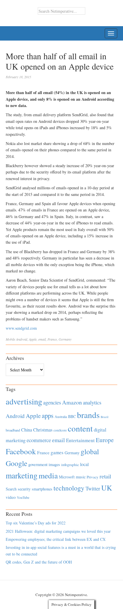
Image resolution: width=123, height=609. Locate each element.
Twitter (93, 488)
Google (16, 463)
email (42, 339)
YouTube (23, 497)
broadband (13, 430)
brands (88, 414)
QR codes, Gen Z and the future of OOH (39, 562)
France (52, 339)
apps (47, 415)
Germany (65, 339)
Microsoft (67, 477)
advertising (24, 401)
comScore (60, 430)
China (26, 430)
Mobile (10, 339)
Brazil (104, 417)
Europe (105, 440)
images (54, 464)
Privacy (92, 477)
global (90, 451)
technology (68, 487)
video (11, 497)
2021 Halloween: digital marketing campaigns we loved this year (58, 531)
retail (105, 476)
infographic (70, 464)
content (80, 428)
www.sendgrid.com (21, 328)
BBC (72, 416)
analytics (92, 402)
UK (106, 487)
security (24, 489)
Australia (61, 416)
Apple (33, 339)
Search (11, 489)
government (37, 464)
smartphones (42, 489)
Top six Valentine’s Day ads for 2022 (36, 523)
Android (21, 339)
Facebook (21, 451)
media (48, 475)
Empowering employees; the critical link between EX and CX (56, 539)
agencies (52, 402)
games (57, 452)
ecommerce (39, 440)
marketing (21, 475)
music (81, 477)
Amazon (72, 402)
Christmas (42, 429)
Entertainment (80, 440)
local (84, 464)
